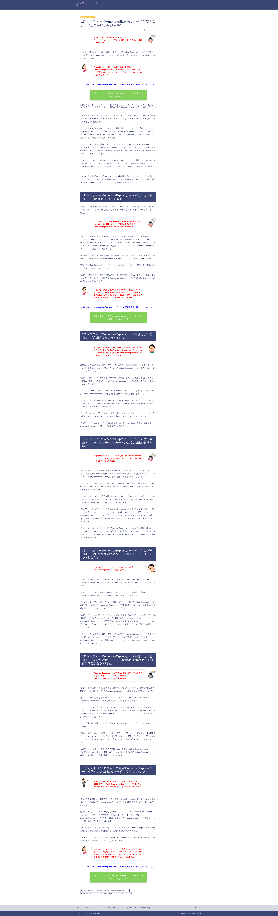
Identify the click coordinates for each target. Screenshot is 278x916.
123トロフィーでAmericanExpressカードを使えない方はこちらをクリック (118, 94)
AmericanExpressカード (87, 17)
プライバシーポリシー (85, 913)
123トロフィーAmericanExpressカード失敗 (121, 893)
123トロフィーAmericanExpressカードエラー (117, 890)
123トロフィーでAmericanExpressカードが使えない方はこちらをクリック (118, 317)
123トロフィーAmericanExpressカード (92, 890)
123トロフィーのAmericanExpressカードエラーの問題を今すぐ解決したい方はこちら (118, 84)
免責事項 (97, 913)
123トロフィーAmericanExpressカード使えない (94, 893)
